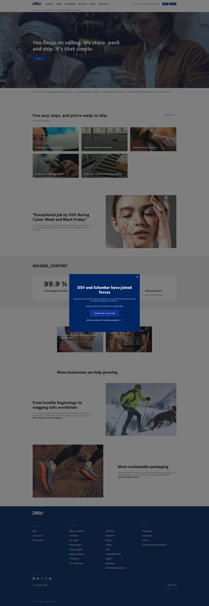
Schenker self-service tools (104, 313)
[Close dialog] (137, 277)
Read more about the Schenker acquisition (103, 320)
